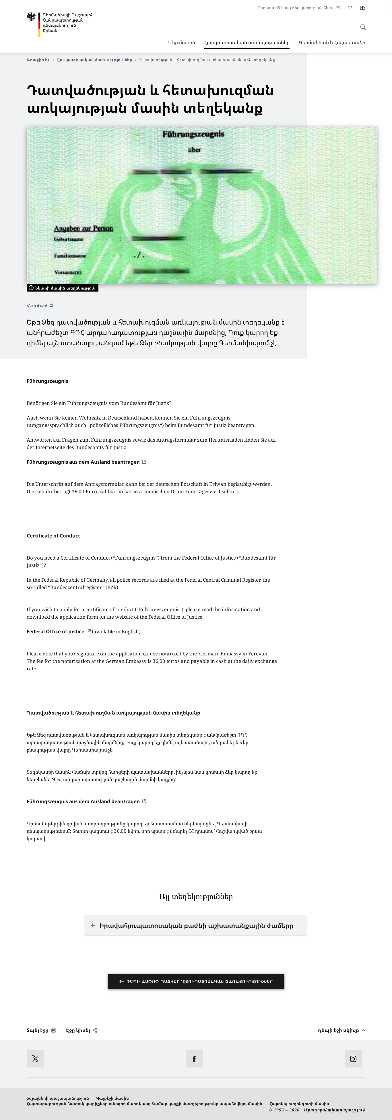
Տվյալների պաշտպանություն (58, 1098)
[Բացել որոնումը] (361, 24)
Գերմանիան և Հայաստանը (332, 42)
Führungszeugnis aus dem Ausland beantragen (83, 462)
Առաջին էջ (38, 59)
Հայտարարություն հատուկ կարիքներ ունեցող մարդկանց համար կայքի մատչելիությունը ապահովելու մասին (144, 1103)
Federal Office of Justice (55, 631)
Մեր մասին (181, 42)
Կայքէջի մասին (112, 1098)
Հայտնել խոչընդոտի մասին (299, 1103)
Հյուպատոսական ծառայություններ (247, 44)
